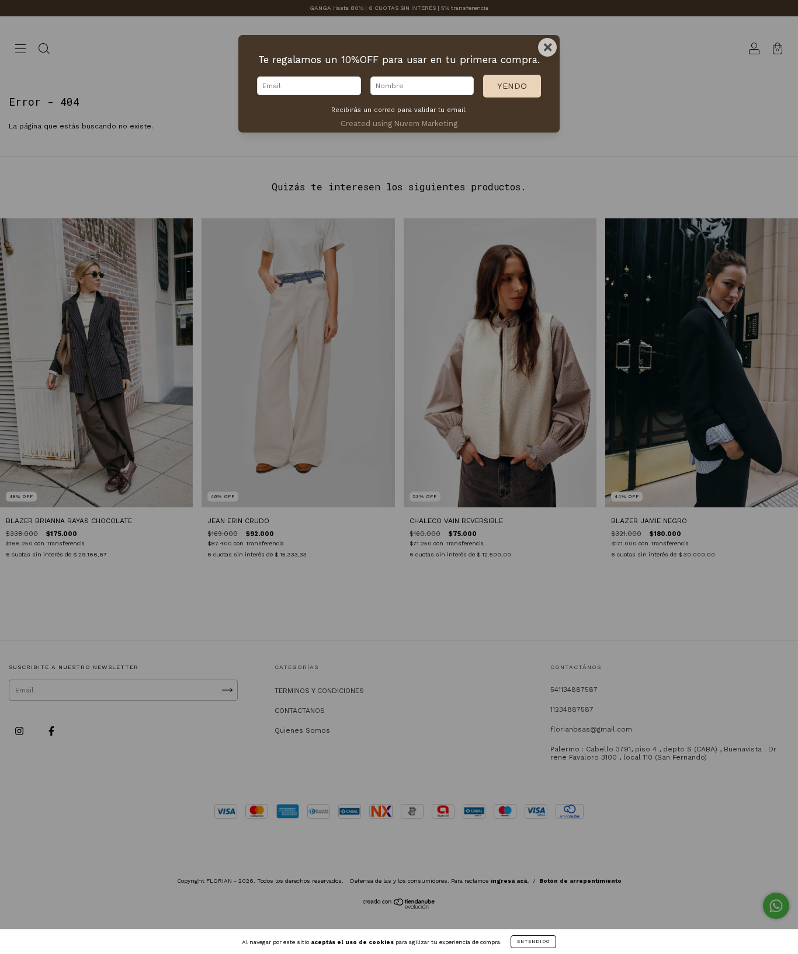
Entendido (533, 941)
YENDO (512, 85)
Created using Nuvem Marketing (399, 123)
